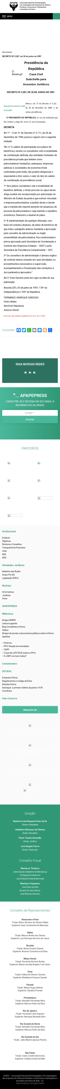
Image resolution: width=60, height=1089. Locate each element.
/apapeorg (31, 790)
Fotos (4, 598)
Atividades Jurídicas (13, 565)
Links (4, 551)
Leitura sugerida (9, 623)
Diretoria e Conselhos (12, 544)
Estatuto (6, 538)
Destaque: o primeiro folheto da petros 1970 (22, 688)
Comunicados (9, 663)
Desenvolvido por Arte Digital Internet (30, 1083)
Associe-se (30, 709)
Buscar (56, 16)
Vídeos (5, 630)
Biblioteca (7, 613)
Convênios (7, 691)
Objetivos (6, 541)
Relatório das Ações (11, 571)
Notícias (6, 585)
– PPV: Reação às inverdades (15, 646)
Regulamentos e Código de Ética (17, 681)
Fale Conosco (9, 698)
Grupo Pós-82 (8, 575)
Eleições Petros (9, 684)
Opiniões (6, 636)
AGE (4, 554)
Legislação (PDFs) (10, 578)
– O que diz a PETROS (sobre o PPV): (19, 653)
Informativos (8, 592)
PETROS (6, 671)
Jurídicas (6, 595)
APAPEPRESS (9, 606)
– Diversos (7, 643)
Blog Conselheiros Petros (13, 627)
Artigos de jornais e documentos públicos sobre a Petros (28, 633)
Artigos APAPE (9, 620)
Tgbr (42, 1081)
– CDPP (5, 649)
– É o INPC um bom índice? (14, 656)
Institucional (9, 531)
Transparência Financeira (13, 547)
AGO (4, 557)
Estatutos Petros (10, 678)
